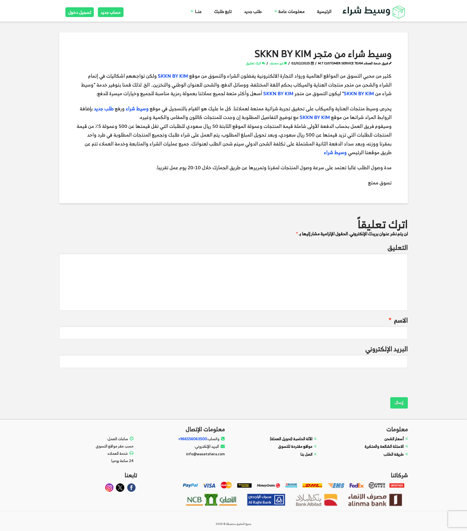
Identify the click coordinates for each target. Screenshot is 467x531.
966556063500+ (192, 438)
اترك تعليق (254, 63)
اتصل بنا (306, 454)
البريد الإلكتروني (386, 348)
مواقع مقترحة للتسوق (295, 446)
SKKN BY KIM (173, 76)
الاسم (398, 320)
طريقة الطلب (393, 454)
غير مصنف (276, 63)
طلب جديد (104, 108)
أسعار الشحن (394, 438)
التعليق (398, 247)
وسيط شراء (137, 108)
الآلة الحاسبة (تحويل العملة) (291, 438)
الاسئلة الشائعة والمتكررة (384, 446)
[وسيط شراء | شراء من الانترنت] (374, 11)
